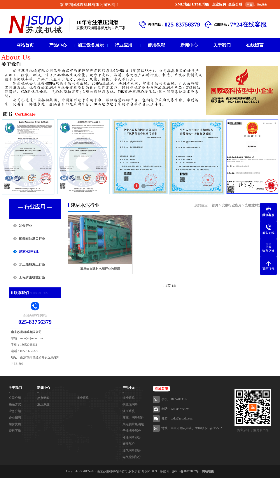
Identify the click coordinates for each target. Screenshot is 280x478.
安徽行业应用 (232, 205)
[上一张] (38, 123)
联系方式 (15, 404)
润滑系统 (83, 398)
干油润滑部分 (131, 430)
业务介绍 (15, 411)
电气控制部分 (131, 457)
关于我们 (222, 44)
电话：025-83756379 (175, 409)
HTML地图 (201, 4)
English (262, 4)
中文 (249, 4)
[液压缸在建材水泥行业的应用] (100, 239)
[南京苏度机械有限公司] (36, 25)
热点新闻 (43, 398)
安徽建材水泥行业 (258, 205)
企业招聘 (219, 4)
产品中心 (58, 44)
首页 (215, 205)
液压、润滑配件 (133, 417)
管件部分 (128, 444)
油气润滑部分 (131, 450)
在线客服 (161, 388)
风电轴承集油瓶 (133, 424)
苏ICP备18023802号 (185, 471)
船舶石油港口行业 (32, 238)
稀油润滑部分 (131, 437)
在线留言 (255, 44)
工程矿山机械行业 (32, 277)
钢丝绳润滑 (130, 404)
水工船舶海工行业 (32, 264)
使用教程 (156, 44)
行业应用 (123, 44)
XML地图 (182, 4)
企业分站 (235, 4)
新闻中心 (189, 44)
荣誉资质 (15, 424)
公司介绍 (15, 398)
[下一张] (241, 123)
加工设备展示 (91, 44)
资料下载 (15, 430)
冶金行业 (25, 225)
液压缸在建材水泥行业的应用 (100, 268)
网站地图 (208, 471)
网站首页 (25, 44)
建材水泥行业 (29, 251)
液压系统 (43, 404)
